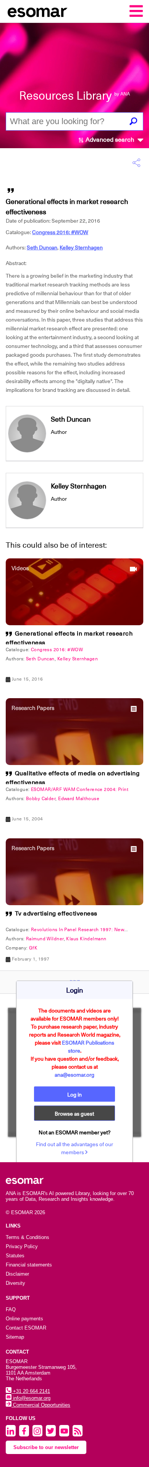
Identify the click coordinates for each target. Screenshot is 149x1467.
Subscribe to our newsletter (46, 1447)
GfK (33, 948)
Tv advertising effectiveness (56, 913)
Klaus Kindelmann (86, 939)
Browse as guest (74, 1113)
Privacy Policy (22, 1246)
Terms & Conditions (27, 1237)
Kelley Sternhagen (81, 247)
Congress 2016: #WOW (60, 232)
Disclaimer (17, 1274)
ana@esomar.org (74, 1074)
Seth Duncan (42, 247)
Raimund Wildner (45, 939)
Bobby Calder (40, 799)
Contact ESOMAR (26, 1328)
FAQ (11, 1309)
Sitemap (15, 1337)
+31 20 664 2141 (30, 1391)
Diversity (15, 1283)
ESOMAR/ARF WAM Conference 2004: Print (79, 789)
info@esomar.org (30, 1398)
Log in (74, 1094)
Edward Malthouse (78, 799)
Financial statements (29, 1265)
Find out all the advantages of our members (74, 1147)
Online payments (24, 1318)
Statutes (15, 1255)
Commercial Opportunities (40, 1405)
